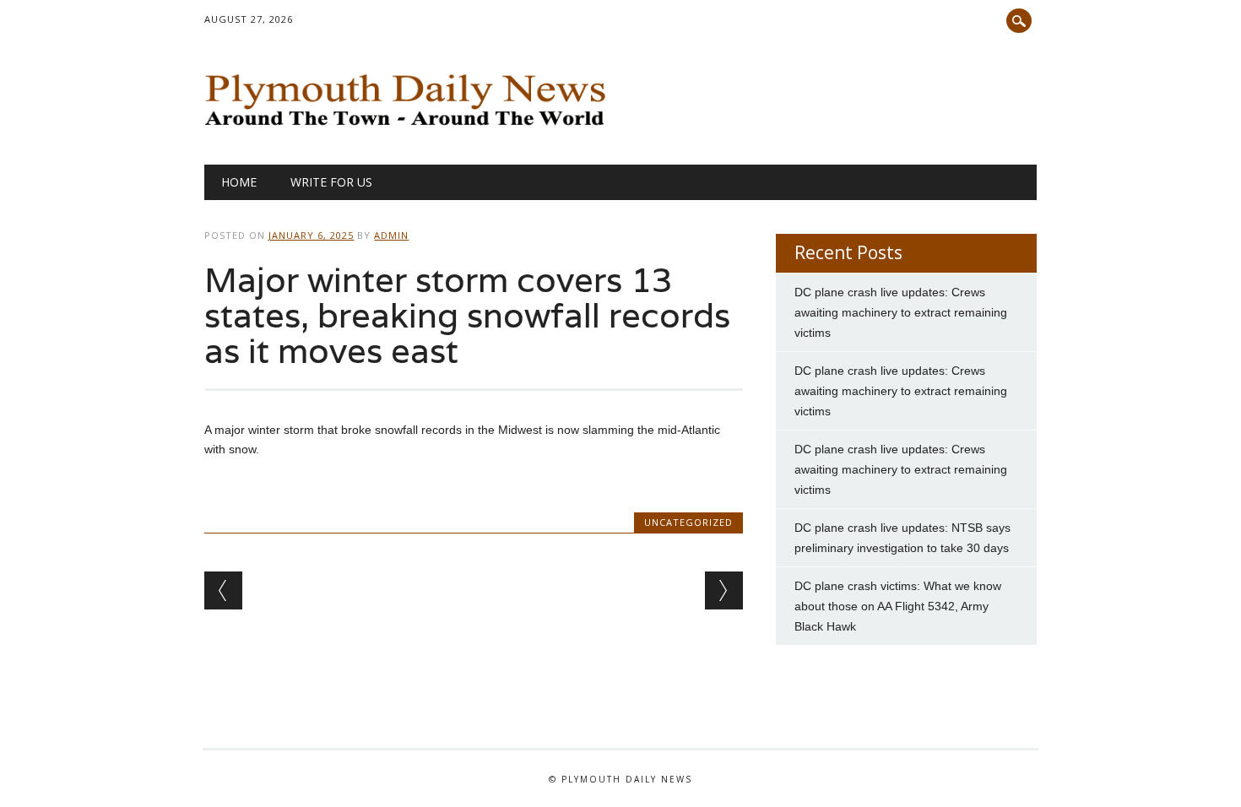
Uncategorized (688, 522)
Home (239, 182)
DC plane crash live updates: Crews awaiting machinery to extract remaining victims (900, 312)
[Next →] (724, 590)
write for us (331, 182)
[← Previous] (223, 590)
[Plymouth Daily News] (409, 130)
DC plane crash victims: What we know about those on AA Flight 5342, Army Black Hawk (897, 606)
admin (391, 235)
